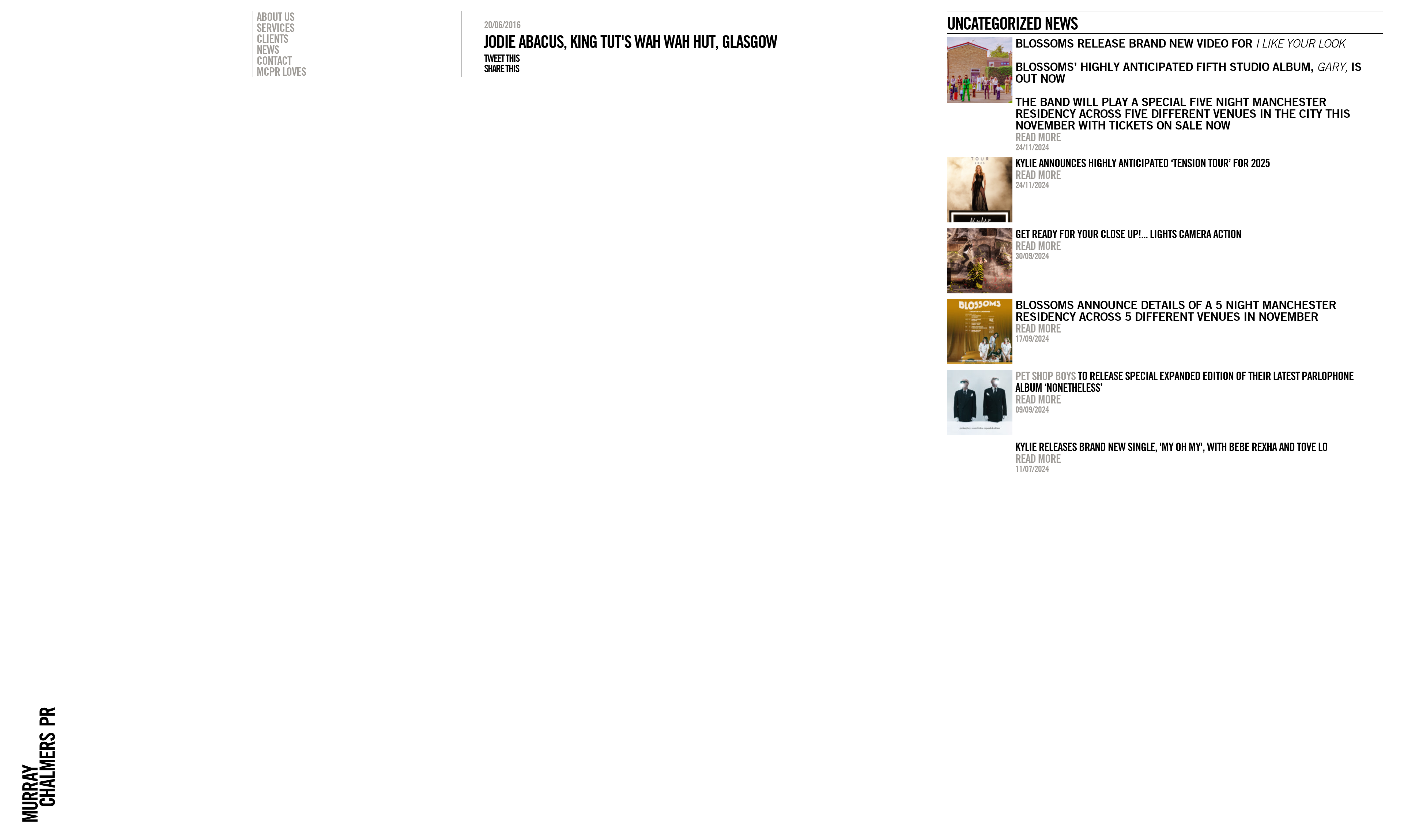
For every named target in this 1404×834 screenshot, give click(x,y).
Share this (501, 68)
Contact (274, 60)
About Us (275, 16)
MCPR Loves (281, 71)
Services (275, 27)
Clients (272, 38)
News (268, 49)
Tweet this (501, 58)
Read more (1038, 136)
